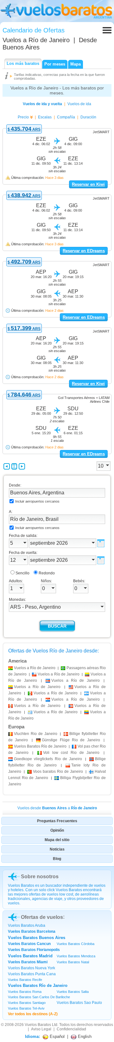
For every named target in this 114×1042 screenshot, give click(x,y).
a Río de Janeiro (34, 668)
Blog (57, 859)
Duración (88, 117)
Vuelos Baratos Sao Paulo (79, 1002)
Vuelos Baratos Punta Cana (32, 974)
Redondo (47, 573)
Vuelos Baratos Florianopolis (34, 950)
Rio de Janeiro (35, 734)
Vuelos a (36, 40)
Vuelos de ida (79, 104)
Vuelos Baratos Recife (25, 980)
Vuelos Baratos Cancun (29, 944)
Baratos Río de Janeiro (40, 746)
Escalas (45, 117)
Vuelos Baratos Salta (73, 992)
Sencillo (22, 573)
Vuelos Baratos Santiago (27, 1003)
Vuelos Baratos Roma (24, 992)
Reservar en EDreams (84, 250)
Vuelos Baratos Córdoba (75, 944)
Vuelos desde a (57, 808)
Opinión (57, 830)
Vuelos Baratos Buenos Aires (36, 937)
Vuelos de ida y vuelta (42, 104)
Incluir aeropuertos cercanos (37, 501)
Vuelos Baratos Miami (28, 962)
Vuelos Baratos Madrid (30, 956)
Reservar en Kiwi (88, 184)
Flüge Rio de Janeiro (71, 740)
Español (56, 1036)
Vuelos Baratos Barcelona (31, 931)
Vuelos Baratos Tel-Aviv (26, 1008)
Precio (23, 117)
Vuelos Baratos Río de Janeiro (37, 985)
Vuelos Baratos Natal (73, 962)
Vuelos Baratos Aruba (26, 925)
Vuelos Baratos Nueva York (31, 968)
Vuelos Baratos (38, 1024)
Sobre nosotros (40, 876)
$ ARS (24, 129)
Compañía (66, 117)
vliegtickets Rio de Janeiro (48, 759)
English (84, 1036)
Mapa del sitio (57, 840)
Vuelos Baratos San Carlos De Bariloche (39, 997)
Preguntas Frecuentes (57, 821)
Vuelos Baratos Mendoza (76, 956)
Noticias (57, 849)
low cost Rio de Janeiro (71, 752)
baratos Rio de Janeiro (58, 771)
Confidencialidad (71, 1029)
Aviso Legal (41, 1029)
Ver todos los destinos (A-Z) (33, 1014)
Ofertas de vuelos (42, 917)
